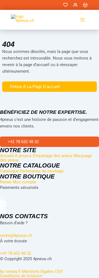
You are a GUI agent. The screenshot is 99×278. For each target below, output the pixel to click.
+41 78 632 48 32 (15, 253)
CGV (59, 271)
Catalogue (9, 171)
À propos (23, 155)
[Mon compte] (75, 5)
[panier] (85, 5)
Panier (6, 182)
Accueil (7, 155)
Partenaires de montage (42, 171)
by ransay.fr (10, 271)
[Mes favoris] (65, 5)
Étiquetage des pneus (52, 155)
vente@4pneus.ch (16, 235)
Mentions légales (38, 271)
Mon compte (24, 182)
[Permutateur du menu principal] (82, 19)
